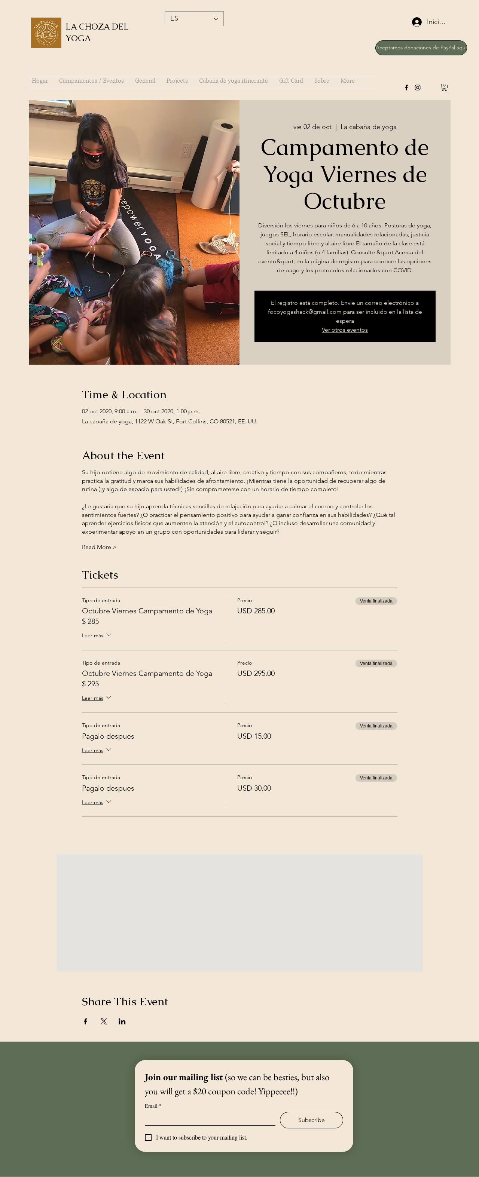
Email (153, 1106)
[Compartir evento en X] (103, 1021)
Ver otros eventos (345, 329)
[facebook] (406, 87)
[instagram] (417, 87)
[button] (444, 87)
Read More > (99, 547)
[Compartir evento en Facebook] (85, 1021)
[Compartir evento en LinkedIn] (122, 1021)
